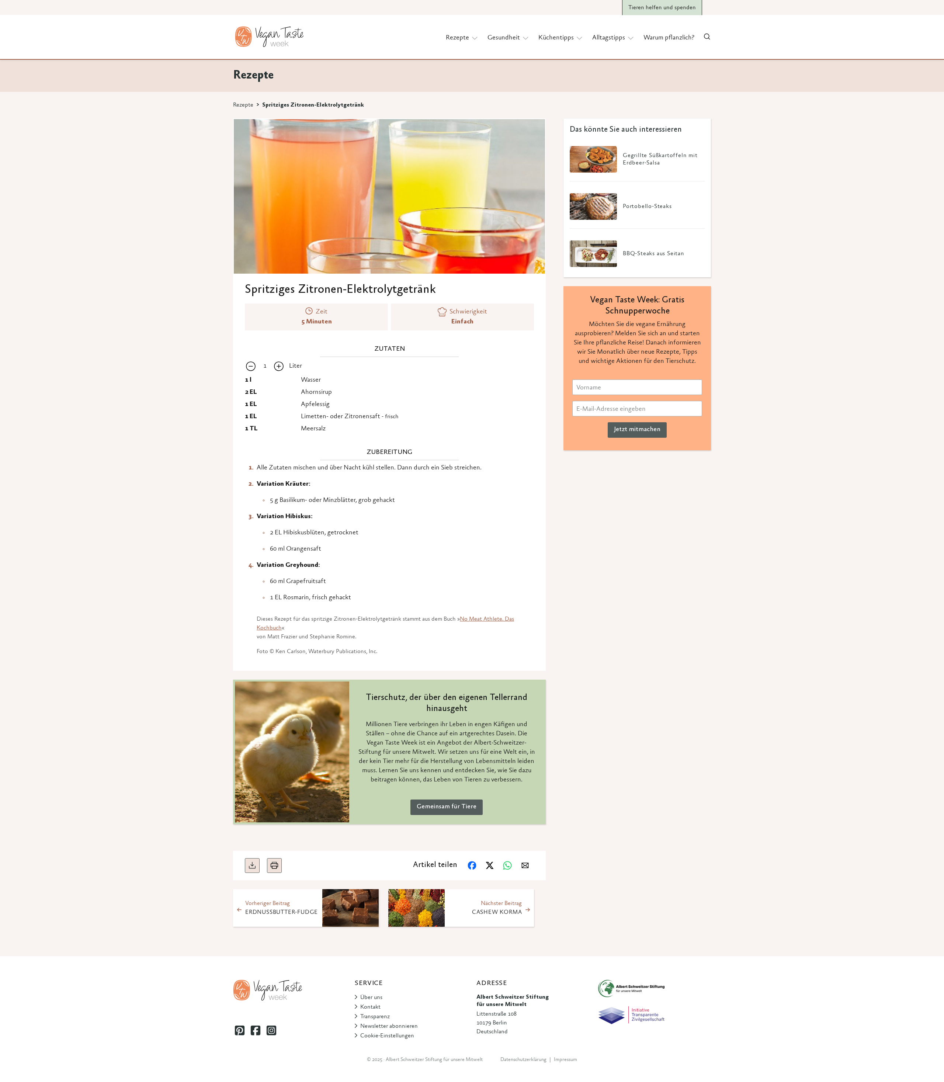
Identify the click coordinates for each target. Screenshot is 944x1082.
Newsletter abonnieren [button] (389, 1026)
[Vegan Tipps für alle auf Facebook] (255, 1030)
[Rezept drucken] (274, 865)
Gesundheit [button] (503, 38)
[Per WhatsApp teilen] (507, 865)
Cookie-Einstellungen (387, 1036)
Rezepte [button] (457, 38)
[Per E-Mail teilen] (525, 865)
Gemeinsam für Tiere (446, 807)
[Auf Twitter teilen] (490, 865)
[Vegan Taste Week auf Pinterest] (239, 1030)
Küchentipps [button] (556, 38)
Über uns (371, 997)
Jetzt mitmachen (637, 429)
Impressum (565, 1059)
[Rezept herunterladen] (252, 865)
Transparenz (375, 1017)
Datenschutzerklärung (523, 1059)
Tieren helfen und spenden (662, 8)
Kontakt (370, 1007)
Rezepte (243, 105)
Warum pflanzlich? (668, 38)
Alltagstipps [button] (608, 38)
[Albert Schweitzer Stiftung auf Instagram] (271, 1030)
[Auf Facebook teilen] (472, 865)
